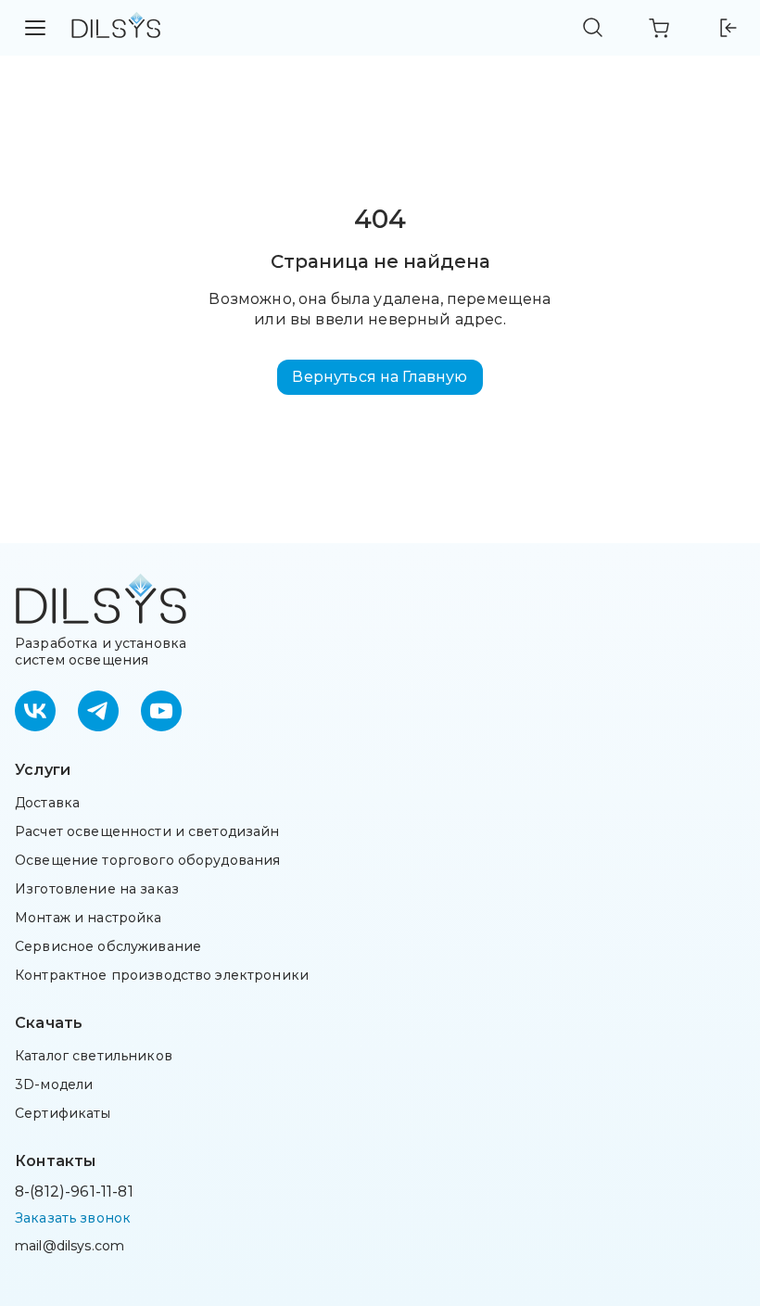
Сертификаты (63, 1113)
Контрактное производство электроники (162, 975)
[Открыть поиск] (593, 27)
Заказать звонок (73, 1218)
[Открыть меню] (35, 27)
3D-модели (54, 1084)
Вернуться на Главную (379, 377)
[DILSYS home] (115, 28)
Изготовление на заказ (97, 889)
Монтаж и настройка (88, 917)
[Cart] (659, 27)
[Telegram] (98, 711)
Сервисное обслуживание (108, 946)
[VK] (35, 711)
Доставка (47, 802)
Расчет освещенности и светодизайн (147, 831)
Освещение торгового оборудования (147, 860)
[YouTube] (161, 711)
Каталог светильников (93, 1055)
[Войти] (726, 27)
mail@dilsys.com (69, 1245)
